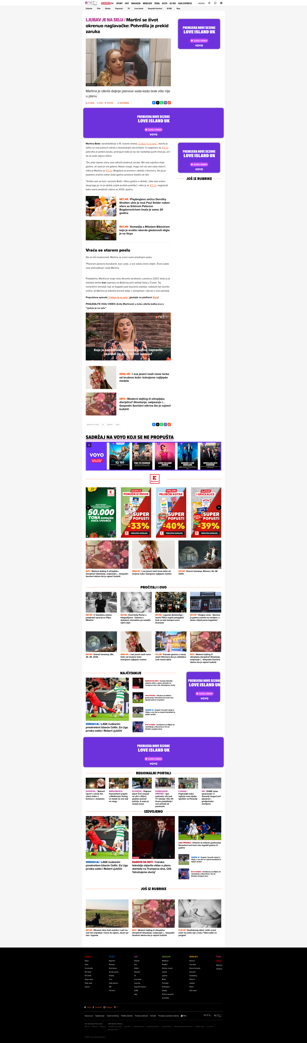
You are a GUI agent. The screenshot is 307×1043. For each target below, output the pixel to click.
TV (129, 8)
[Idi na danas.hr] (107, 3)
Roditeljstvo (166, 987)
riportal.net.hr (167, 1026)
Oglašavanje (99, 1016)
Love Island (139, 8)
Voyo (178, 8)
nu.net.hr (210, 1026)
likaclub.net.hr (113, 1029)
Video (219, 960)
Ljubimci (164, 975)
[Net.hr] (218, 1015)
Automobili (165, 998)
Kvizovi (191, 987)
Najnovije (219, 965)
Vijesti (87, 961)
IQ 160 (173, 3)
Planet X (192, 979)
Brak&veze (165, 961)
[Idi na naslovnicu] (92, 5)
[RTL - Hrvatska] (207, 1015)
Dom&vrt (165, 964)
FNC (110, 987)
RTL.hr (165, 147)
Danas (88, 956)
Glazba (107, 8)
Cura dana (192, 964)
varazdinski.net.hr (152, 1026)
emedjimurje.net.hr (115, 1026)
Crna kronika (89, 968)
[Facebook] (154, 102)
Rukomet (112, 964)
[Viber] (165, 102)
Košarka (111, 975)
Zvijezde (89, 8)
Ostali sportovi (113, 983)
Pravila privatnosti (141, 1016)
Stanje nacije (89, 979)
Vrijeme (87, 987)
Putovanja (165, 983)
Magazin (135, 3)
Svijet (86, 964)
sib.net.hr (127, 1026)
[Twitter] (157, 102)
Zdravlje (164, 990)
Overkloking (193, 975)
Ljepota (164, 972)
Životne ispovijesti (168, 994)
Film (98, 8)
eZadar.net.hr (200, 1026)
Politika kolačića (127, 1016)
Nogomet (112, 961)
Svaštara (192, 983)
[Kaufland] (153, 479)
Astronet (192, 961)
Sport (119, 3)
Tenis (110, 979)
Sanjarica (219, 969)
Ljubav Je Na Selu (93, 424)
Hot (127, 3)
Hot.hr (110, 103)
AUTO (164, 3)
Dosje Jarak (88, 983)
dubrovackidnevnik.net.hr (183, 1026)
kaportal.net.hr (138, 1026)
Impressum (89, 1016)
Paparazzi (119, 8)
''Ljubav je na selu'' (147, 143)
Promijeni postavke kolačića (168, 1016)
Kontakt (153, 1016)
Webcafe (147, 3)
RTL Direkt (88, 975)
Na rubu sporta (113, 972)
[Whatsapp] (161, 102)
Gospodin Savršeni (155, 8)
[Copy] (169, 102)
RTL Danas (88, 972)
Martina (109, 424)
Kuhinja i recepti (167, 968)
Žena (157, 3)
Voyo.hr (103, 1026)
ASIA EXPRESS (185, 3)
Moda (164, 979)
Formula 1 (112, 990)
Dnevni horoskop (194, 968)
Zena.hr (95, 1026)
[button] (89, 445)
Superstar (137, 983)
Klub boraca (113, 968)
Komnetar (192, 972)
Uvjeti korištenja (113, 1016)
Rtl (103, 424)
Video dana (193, 990)
